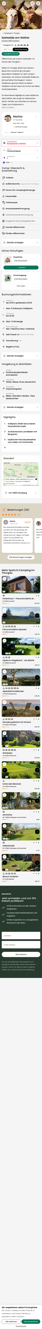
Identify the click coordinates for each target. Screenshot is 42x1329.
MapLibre (30, 479)
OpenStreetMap (10, 483)
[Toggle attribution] (36, 479)
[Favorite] (38, 3)
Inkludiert (22, 267)
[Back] (4, 3)
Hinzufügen (21, 286)
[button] (21, 474)
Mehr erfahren (18, 1316)
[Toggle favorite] (4, 579)
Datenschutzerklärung (26, 970)
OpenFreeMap (9, 481)
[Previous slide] (5, 584)
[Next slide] (37, 584)
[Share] (32, 3)
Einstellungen (21, 1326)
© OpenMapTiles (19, 481)
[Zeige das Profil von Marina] (36, 117)
